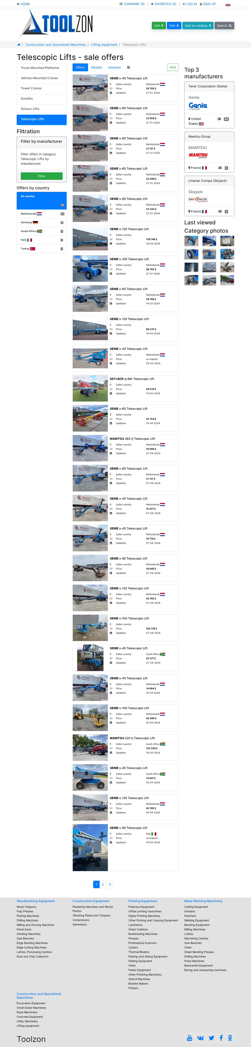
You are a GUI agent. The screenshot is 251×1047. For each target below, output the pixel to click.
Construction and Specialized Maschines (39, 995)
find (172, 25)
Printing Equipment (142, 901)
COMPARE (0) (134, 4)
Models (96, 67)
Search (222, 25)
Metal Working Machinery (203, 901)
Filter (41, 176)
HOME (25, 4)
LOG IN (191, 4)
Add (173, 67)
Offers (80, 67)
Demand (114, 67)
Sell (157, 25)
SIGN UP (209, 4)
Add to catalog (196, 25)
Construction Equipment (91, 901)
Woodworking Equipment (36, 901)
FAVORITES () (165, 4)
